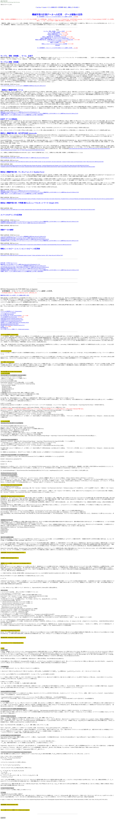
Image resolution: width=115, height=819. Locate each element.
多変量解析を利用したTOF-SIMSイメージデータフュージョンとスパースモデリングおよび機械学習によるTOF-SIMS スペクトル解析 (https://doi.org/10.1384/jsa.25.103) (40, 270)
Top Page (38, 7)
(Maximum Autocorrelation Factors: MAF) (10, 323)
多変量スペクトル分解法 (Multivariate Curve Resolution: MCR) (15, 322)
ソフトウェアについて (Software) (8, 312)
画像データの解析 (54, 42)
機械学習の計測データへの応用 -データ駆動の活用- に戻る (15, 295)
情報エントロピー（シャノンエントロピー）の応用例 (54, 43)
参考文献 (57, 45)
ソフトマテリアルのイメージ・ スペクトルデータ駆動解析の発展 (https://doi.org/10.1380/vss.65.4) (23, 236)
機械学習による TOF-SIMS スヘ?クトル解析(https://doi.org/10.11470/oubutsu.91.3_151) (20, 112)
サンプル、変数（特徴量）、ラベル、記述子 (54, 31)
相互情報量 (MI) (4, 327)
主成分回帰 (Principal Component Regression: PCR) (12, 319)
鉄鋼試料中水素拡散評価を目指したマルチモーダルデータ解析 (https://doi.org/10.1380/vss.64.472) (23, 222)
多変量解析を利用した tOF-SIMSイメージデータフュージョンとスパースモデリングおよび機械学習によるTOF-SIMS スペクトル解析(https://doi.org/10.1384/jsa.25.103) (39, 240)
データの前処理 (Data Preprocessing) (9, 316)
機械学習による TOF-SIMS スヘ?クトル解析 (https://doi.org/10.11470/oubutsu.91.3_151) (20, 264)
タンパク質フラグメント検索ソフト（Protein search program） (15, 329)
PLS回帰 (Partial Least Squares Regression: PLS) (11, 321)
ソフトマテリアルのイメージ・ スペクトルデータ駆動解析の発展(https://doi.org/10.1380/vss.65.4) (23, 85)
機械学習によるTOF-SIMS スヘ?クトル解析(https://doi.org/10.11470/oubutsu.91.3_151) (20, 190)
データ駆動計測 (52, 7)
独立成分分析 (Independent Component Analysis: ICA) (12, 325)
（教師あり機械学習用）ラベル (54, 34)
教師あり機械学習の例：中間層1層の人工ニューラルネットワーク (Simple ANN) (54, 39)
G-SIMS (2, 326)
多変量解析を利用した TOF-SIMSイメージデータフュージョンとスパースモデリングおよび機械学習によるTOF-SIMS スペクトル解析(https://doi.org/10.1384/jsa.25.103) (40, 192)
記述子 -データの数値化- (54, 35)
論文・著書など (68, 7)
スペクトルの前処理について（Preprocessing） (11, 311)
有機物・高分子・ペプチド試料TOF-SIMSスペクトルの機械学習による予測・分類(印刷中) (22, 114)
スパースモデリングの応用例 (54, 41)
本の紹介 (76, 7)
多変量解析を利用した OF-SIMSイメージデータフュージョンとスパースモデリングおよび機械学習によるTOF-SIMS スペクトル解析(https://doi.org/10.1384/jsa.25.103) (39, 113)
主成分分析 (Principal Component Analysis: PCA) (11, 318)
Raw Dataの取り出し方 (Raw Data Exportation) (11, 315)
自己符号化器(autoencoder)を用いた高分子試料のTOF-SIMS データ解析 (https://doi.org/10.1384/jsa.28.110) (25, 157)
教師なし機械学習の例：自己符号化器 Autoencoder (54, 36)
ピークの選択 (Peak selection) (7, 314)
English (44, 7)
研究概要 (60, 7)
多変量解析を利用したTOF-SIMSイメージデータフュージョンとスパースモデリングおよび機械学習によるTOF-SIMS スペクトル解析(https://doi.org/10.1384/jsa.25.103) (40, 221)
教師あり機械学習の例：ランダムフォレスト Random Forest (55, 38)
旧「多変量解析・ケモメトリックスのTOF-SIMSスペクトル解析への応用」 (57, 16)
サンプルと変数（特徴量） (54, 32)
